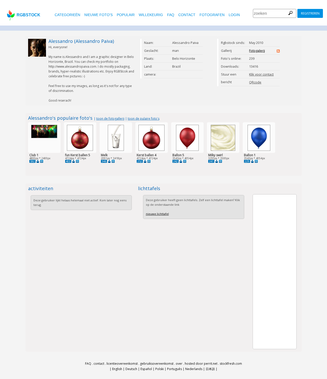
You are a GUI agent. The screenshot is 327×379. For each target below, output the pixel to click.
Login (234, 15)
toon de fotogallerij (110, 118)
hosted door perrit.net (201, 363)
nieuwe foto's (98, 15)
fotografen (212, 15)
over (179, 363)
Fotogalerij (257, 50)
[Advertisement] (268, 271)
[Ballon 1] (259, 150)
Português (174, 369)
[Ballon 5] (187, 150)
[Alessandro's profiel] (37, 161)
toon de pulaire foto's (143, 118)
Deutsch (131, 369)
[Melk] (116, 150)
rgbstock (28, 15)
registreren (310, 13)
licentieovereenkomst (122, 363)
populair (126, 15)
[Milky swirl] (223, 150)
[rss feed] (278, 51)
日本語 (210, 369)
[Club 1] (44, 137)
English (117, 369)
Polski (159, 369)
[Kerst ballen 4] (151, 150)
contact (186, 15)
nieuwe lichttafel (157, 214)
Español (146, 369)
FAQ (170, 15)
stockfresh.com (231, 363)
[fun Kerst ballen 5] (80, 150)
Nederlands (193, 369)
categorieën (67, 15)
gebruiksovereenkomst (156, 363)
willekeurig (151, 15)
